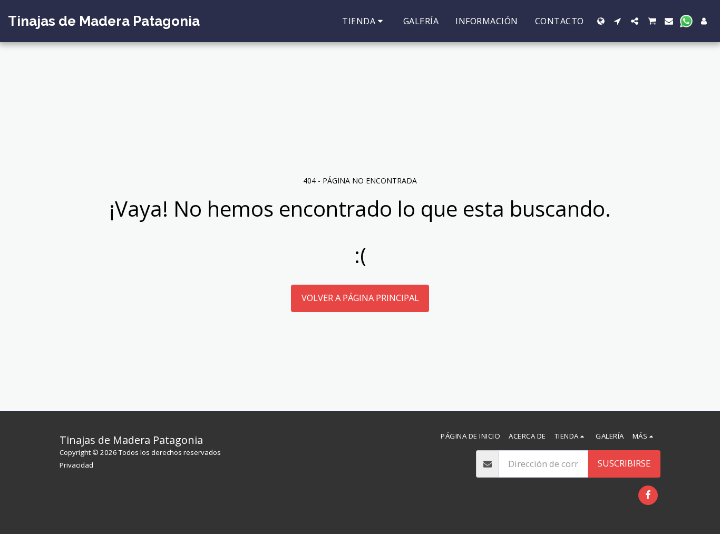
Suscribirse (624, 463)
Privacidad (76, 465)
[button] (618, 21)
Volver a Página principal (360, 298)
